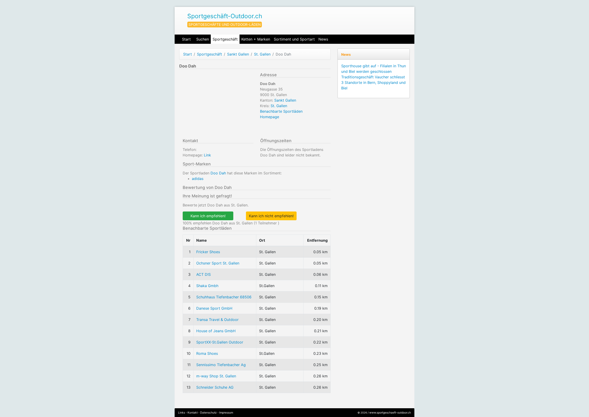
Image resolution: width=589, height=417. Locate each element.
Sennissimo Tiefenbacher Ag (221, 364)
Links (181, 412)
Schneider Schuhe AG (215, 387)
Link (207, 155)
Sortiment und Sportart (294, 39)
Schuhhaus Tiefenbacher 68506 (223, 297)
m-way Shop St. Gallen (216, 376)
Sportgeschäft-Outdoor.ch (224, 16)
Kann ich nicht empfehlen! (271, 216)
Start (186, 39)
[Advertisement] (218, 104)
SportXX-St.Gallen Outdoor (219, 342)
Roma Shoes (207, 353)
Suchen (202, 39)
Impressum (226, 412)
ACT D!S (203, 274)
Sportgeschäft (225, 39)
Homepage (269, 117)
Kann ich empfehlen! (208, 216)
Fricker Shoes (208, 252)
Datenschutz (208, 412)
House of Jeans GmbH (216, 331)
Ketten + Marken (255, 39)
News (323, 39)
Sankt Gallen (238, 54)
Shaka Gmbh (207, 285)
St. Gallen (262, 54)
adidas (197, 178)
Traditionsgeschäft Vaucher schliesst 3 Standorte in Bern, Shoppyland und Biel (373, 82)
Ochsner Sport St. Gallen (217, 263)
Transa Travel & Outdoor (217, 319)
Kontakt (193, 412)
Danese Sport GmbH (214, 308)
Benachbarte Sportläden (281, 111)
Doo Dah (218, 173)
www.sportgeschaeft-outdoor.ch (390, 412)
